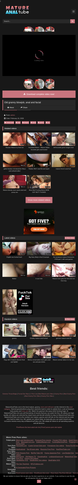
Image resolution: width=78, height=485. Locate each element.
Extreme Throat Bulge (10, 394)
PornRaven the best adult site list (28, 427)
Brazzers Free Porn (48, 449)
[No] (75, 479)
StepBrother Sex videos (38, 460)
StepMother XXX (22, 460)
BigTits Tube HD (37, 453)
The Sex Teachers (22, 464)
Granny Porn (58, 394)
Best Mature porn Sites (45, 394)
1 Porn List (33, 394)
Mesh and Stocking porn (25, 440)
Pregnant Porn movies (43, 440)
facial (34, 122)
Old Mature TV (30, 456)
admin (12, 115)
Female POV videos (60, 440)
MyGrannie (20, 456)
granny (42, 122)
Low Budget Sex (68, 453)
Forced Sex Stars (23, 394)
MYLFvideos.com (37, 464)
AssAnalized (20, 449)
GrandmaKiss (42, 456)
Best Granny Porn (69, 394)
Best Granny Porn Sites (32, 396)
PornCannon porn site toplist (51, 427)
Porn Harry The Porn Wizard (61, 473)
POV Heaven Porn (22, 453)
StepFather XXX (54, 460)
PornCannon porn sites (24, 473)
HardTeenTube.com (63, 449)
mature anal (10, 122)
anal (19, 122)
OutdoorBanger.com (43, 442)
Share (25, 107)
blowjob (26, 122)
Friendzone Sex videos (55, 446)
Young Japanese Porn (52, 453)
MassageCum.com (28, 442)
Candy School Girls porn (37, 446)
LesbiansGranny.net (56, 456)
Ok (39, 481)
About (11, 107)
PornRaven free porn (41, 473)
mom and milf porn (47, 407)
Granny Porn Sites (47, 396)
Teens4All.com (21, 446)
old (48, 122)
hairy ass (25, 411)
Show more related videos (39, 200)
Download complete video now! (40, 94)
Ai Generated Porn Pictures (26, 467)
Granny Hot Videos (31, 458)
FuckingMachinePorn (59, 442)
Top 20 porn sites (33, 449)
